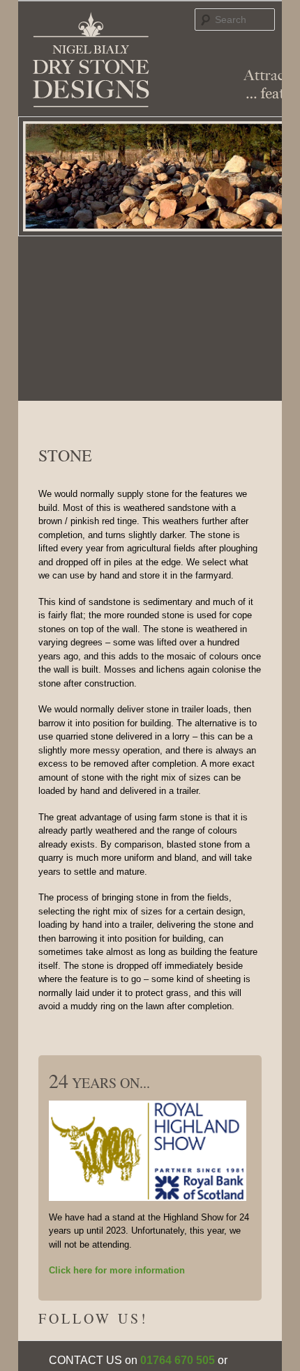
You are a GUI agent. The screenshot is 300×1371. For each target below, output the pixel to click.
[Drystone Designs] (91, 60)
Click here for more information (117, 1270)
